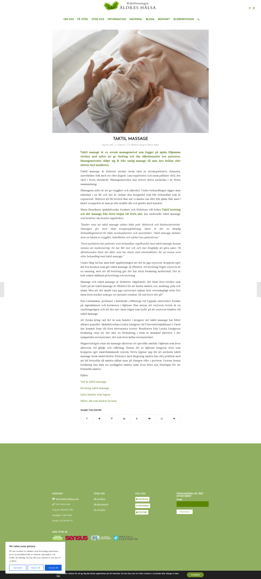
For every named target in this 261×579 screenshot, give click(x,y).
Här (58, 576)
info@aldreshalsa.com (67, 498)
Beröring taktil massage (94, 388)
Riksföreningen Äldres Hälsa (145, 144)
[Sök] (197, 19)
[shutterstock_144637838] (130, 81)
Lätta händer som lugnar (95, 394)
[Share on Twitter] (99, 418)
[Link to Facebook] (250, 8)
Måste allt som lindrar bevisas (98, 400)
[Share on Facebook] (87, 418)
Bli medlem (99, 498)
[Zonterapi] (259, 289)
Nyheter (121, 144)
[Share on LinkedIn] (124, 418)
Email (179, 499)
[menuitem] (68, 19)
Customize (18, 567)
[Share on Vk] (149, 418)
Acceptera (195, 574)
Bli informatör (101, 504)
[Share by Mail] (174, 418)
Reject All (35, 567)
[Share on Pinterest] (112, 418)
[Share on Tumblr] (137, 418)
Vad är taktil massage (93, 381)
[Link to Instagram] (254, 8)
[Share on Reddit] (162, 418)
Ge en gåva (99, 509)
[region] (35, 558)
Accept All (53, 567)
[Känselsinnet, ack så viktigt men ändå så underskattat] (2, 289)
